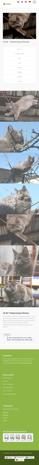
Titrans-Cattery (14, 453)
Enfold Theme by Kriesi (25, 453)
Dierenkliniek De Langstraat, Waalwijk (20, 363)
